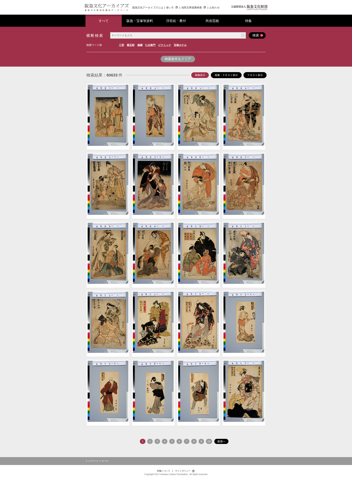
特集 (248, 21)
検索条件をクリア (178, 59)
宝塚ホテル (180, 45)
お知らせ (214, 7)
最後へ (221, 441)
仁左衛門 (150, 45)
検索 (255, 35)
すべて (104, 21)
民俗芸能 (212, 21)
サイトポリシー (182, 471)
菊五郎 (131, 45)
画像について (163, 471)
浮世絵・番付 (176, 21)
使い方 (170, 7)
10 (209, 441)
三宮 (121, 45)
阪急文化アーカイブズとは (147, 7)
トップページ (92, 461)
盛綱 (139, 45)
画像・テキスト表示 (226, 75)
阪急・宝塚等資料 (139, 21)
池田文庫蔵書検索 (191, 7)
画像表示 (200, 75)
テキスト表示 (255, 75)
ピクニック (164, 45)
